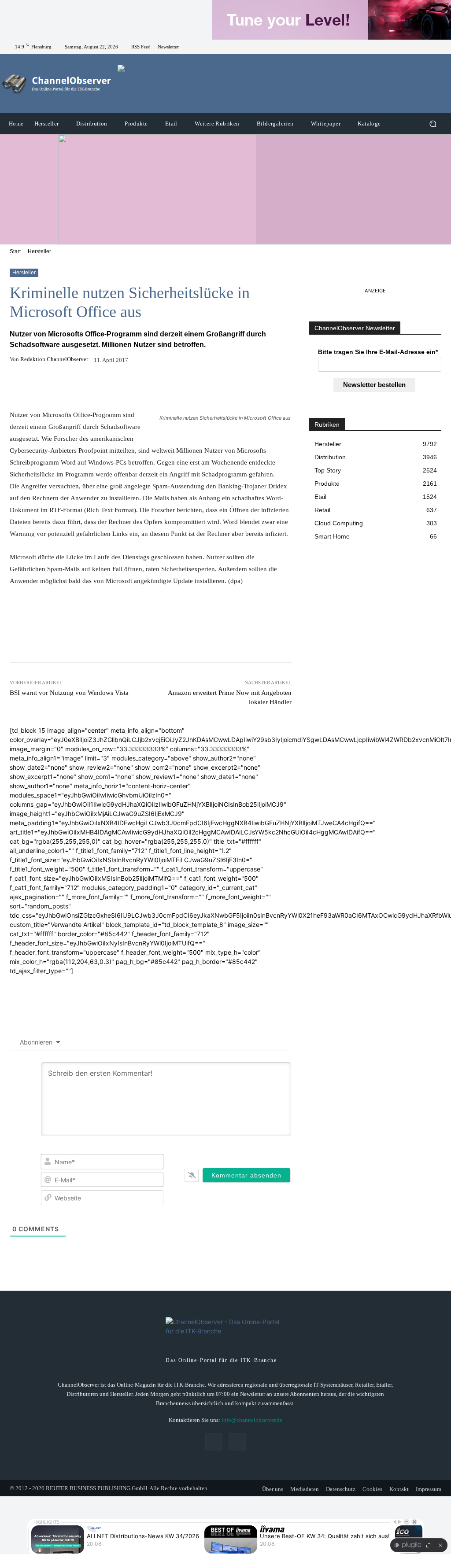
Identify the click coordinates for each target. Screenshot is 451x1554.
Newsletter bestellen (374, 384)
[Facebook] (427, 46)
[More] (212, 387)
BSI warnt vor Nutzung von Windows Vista (69, 692)
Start (15, 251)
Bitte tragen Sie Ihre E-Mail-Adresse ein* (378, 351)
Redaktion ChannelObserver (54, 359)
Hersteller (39, 251)
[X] (438, 46)
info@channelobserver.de (252, 1420)
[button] (432, 124)
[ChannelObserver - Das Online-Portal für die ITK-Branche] (57, 83)
